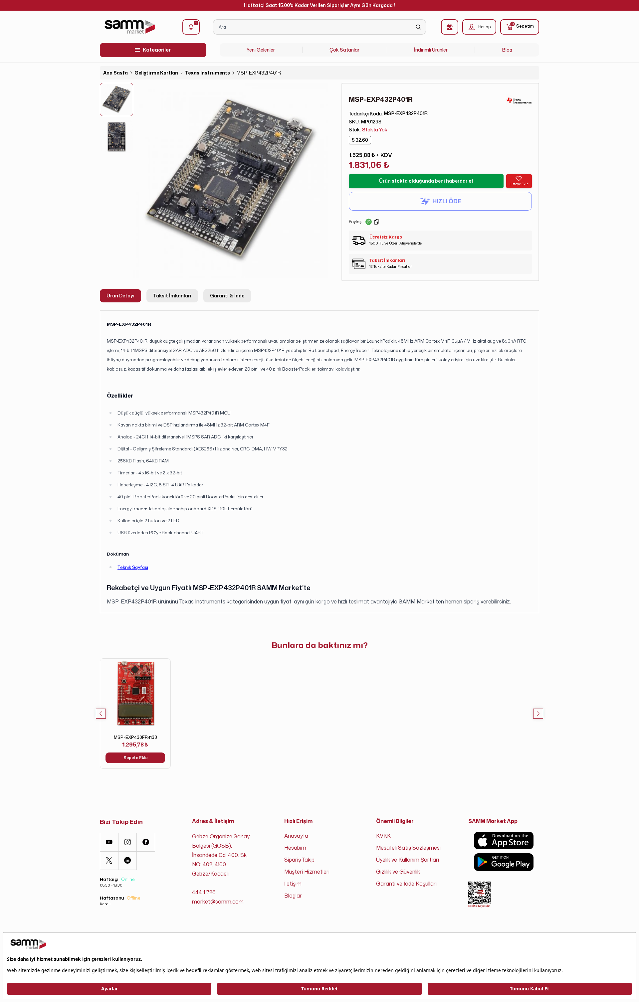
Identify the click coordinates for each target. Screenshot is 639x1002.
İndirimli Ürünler (431, 50)
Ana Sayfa (115, 73)
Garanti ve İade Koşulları (406, 883)
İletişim (293, 883)
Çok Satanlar (344, 50)
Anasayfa (296, 835)
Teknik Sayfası (132, 567)
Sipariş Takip (299, 859)
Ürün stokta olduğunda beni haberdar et (426, 181)
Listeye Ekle (519, 184)
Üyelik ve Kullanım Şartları (407, 859)
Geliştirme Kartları (156, 73)
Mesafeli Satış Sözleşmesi (408, 847)
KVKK (383, 835)
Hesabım (295, 847)
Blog (507, 50)
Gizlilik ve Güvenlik (398, 871)
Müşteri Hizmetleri (306, 871)
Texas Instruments (207, 73)
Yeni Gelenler (261, 50)
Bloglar (293, 895)
